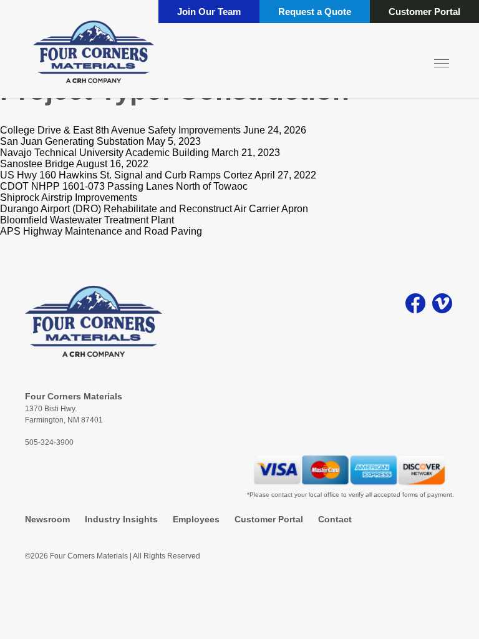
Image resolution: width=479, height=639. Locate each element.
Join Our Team (209, 11)
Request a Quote (314, 11)
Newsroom (47, 519)
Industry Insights (121, 519)
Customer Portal (424, 11)
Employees (196, 519)
